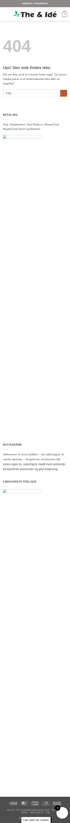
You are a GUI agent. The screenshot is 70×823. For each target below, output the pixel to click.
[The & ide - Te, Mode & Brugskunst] (35, 14)
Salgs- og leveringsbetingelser (28, 810)
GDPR (24, 812)
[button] (5, 14)
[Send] (63, 93)
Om (48, 812)
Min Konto (37, 812)
